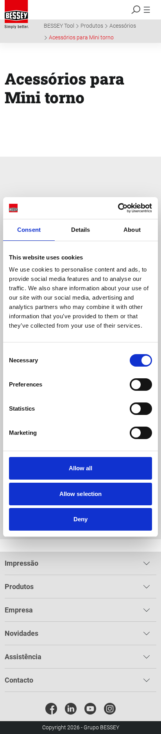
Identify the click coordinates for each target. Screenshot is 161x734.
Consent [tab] (29, 229)
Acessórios (122, 26)
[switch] (141, 384)
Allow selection (80, 494)
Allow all (81, 468)
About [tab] (132, 229)
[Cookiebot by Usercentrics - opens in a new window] (118, 208)
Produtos (91, 26)
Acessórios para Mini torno (81, 37)
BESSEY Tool (59, 26)
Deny (80, 519)
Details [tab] (80, 229)
